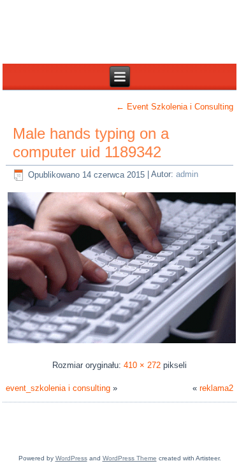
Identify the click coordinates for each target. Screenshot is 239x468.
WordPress (71, 458)
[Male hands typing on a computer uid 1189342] (122, 343)
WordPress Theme (130, 458)
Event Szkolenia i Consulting (174, 106)
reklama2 (216, 388)
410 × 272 (142, 365)
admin (187, 175)
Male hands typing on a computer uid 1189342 (91, 142)
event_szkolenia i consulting (58, 388)
